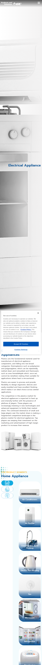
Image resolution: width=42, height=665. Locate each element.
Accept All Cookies (21, 344)
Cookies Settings (21, 349)
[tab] (7, 483)
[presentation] (7, 483)
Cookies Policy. (26, 329)
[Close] (38, 313)
